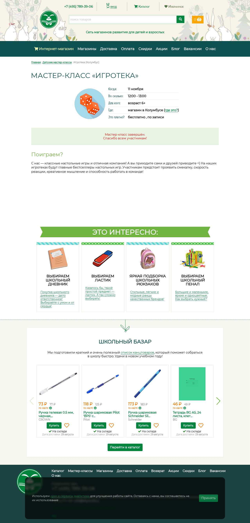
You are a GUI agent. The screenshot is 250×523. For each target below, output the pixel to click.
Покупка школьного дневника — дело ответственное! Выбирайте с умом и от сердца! (57, 299)
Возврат (158, 471)
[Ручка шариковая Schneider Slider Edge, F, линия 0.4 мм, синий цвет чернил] (147, 384)
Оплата (128, 49)
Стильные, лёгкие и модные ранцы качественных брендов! (147, 295)
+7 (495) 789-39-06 (78, 6)
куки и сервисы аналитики (69, 496)
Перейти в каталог (125, 447)
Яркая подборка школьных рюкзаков (147, 280)
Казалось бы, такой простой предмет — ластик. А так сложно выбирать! (100, 293)
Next (218, 401)
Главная (36, 62)
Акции (161, 49)
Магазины (87, 49)
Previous (32, 401)
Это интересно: (125, 232)
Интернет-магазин (56, 49)
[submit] (180, 19)
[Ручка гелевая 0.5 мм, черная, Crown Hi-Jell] (58, 384)
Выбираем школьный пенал (192, 280)
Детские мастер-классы (57, 62)
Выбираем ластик (102, 278)
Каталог (144, 6)
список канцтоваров (137, 352)
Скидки (145, 49)
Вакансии (193, 49)
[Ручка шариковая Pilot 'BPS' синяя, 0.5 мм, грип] (102, 384)
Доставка (108, 49)
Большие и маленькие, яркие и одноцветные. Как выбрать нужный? (191, 295)
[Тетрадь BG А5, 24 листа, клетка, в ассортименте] (192, 384)
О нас (210, 49)
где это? (171, 110)
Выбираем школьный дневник (58, 280)
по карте (43, 408)
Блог (175, 49)
